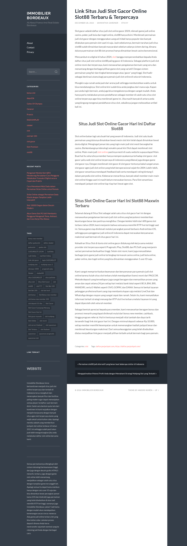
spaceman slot (33, 338)
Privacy (30, 52)
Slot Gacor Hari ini (34, 312)
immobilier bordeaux (39, 15)
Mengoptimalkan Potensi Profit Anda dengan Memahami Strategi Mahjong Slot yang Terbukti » (117, 373)
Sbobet (30, 273)
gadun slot (42, 247)
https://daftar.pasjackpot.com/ (128, 346)
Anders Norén (145, 390)
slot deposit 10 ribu (35, 303)
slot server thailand (35, 325)
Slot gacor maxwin (35, 316)
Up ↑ (157, 390)
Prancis (30, 114)
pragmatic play (47, 269)
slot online (103, 152)
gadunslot (31, 247)
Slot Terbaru (32, 329)
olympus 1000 (33, 269)
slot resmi (43, 321)
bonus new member (35, 239)
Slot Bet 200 (32, 290)
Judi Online (32, 256)
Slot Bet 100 (50, 286)
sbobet (30, 125)
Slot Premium (32, 147)
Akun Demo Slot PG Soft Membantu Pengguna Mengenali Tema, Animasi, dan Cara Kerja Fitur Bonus (42, 216)
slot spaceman (51, 325)
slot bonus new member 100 (38, 299)
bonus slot (31, 93)
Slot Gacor (49, 303)
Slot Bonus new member (48, 295)
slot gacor (31, 141)
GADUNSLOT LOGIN (36, 252)
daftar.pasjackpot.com (105, 346)
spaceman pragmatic (46, 334)
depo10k (30, 98)
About (30, 43)
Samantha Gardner (107, 23)
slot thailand (45, 329)
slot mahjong (49, 316)
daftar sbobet (48, 243)
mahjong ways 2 (47, 265)
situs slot (31, 282)
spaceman (32, 334)
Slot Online (32, 321)
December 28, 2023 (84, 23)
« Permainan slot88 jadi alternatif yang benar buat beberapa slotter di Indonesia (110, 364)
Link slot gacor (33, 260)
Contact (30, 47)
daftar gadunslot (34, 243)
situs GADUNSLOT (35, 277)
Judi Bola (50, 252)
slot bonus (32, 295)
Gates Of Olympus (34, 104)
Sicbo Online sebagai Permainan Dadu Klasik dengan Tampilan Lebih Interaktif (42, 197)
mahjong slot (33, 265)
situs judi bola (50, 277)
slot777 (39, 286)
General (30, 109)
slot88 (29, 152)
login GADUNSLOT (49, 260)
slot (28, 130)
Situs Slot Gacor (44, 282)
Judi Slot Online (45, 256)
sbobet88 (40, 273)
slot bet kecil (45, 290)
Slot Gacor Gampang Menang (39, 308)
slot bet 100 (32, 136)
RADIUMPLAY (33, 120)
